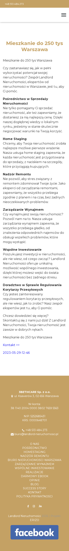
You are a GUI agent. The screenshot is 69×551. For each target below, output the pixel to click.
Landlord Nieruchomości (24, 516)
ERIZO (34, 520)
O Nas (34, 444)
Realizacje (34, 472)
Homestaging (34, 452)
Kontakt (34, 492)
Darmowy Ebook (34, 476)
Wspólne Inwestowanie (34, 468)
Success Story (34, 488)
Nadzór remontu (34, 456)
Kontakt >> (11, 345)
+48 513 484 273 (14, 3)
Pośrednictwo (34, 448)
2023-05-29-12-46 (16, 353)
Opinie (34, 480)
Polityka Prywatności (34, 496)
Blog (34, 484)
